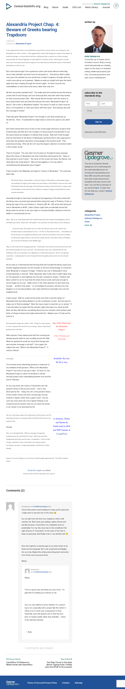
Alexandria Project (23, 44)
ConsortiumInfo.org (27, 6)
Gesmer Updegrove (102, 4)
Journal (106, 7)
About (55, 7)
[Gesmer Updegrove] (13, 686)
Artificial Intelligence (93, 218)
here (48, 474)
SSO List (76, 7)
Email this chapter (35, 470)
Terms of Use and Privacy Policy (42, 683)
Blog (46, 7)
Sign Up (98, 122)
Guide (65, 7)
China (87, 222)
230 (90, 176)
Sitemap (78, 683)
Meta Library (91, 7)
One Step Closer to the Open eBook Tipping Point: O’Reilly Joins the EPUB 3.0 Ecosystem (58, 663)
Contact (65, 683)
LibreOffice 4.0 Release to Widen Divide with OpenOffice (19, 662)
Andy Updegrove (92, 56)
